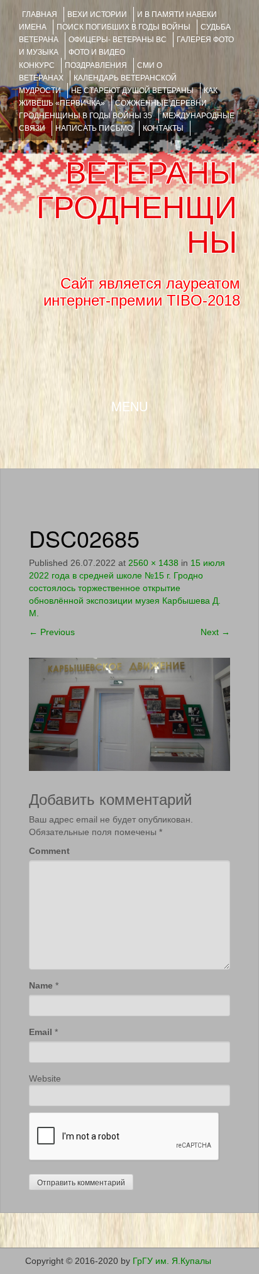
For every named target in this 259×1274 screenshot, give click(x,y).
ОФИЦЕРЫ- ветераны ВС (118, 39)
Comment (49, 851)
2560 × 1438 (153, 563)
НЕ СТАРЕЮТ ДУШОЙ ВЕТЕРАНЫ (132, 90)
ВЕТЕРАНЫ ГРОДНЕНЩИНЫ (136, 207)
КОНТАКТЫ (163, 128)
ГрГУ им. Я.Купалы (172, 1261)
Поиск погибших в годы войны (123, 27)
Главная (39, 14)
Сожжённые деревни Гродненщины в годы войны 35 (113, 109)
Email (40, 1032)
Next (215, 632)
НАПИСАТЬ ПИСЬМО (94, 128)
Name (41, 985)
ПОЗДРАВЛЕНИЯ (96, 65)
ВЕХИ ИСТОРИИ (97, 14)
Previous (52, 632)
